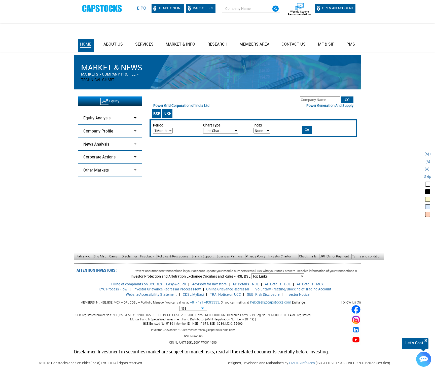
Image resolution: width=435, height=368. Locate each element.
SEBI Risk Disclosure (263, 294)
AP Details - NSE (246, 284)
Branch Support (202, 256)
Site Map (100, 256)
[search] (275, 9)
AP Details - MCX (310, 284)
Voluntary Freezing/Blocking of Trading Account (293, 289)
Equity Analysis (109, 117)
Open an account (337, 8)
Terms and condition (366, 256)
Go (307, 129)
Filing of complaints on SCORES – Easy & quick (148, 284)
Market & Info (180, 44)
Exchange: (299, 302)
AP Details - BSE (278, 284)
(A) (427, 161)
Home (85, 44)
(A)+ (427, 153)
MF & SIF (326, 44)
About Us (113, 44)
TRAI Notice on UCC (225, 294)
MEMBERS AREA (254, 44)
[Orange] (427, 214)
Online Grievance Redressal (227, 289)
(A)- (428, 168)
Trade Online (170, 8)
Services (144, 44)
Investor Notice (297, 294)
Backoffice (203, 8)
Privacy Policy (255, 256)
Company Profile (118, 74)
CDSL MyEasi (193, 294)
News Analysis (109, 143)
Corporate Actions (109, 156)
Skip (427, 176)
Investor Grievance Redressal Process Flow (167, 289)
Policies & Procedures (173, 256)
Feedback (147, 256)
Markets (89, 74)
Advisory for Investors (209, 284)
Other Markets (109, 169)
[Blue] (427, 206)
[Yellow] (427, 199)
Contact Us (293, 44)
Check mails (308, 256)
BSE (156, 113)
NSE (167, 113)
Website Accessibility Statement (151, 294)
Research (217, 44)
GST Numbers (193, 336)
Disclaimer (129, 256)
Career (114, 256)
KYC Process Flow (113, 289)
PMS (350, 44)
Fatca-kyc (84, 256)
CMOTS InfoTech (302, 362)
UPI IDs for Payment (334, 256)
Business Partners (229, 256)
